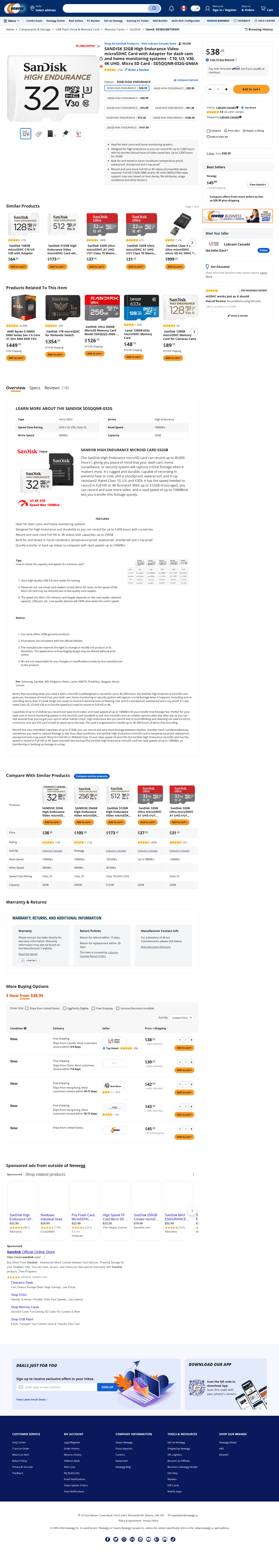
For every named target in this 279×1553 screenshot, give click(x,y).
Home (10, 29)
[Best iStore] (121, 1085)
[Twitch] (156, 1539)
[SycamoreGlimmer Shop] (121, 1063)
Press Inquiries (124, 1448)
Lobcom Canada (52, 850)
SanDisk (135, 29)
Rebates (172, 1479)
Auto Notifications (74, 1491)
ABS (221, 1448)
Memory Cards (115, 29)
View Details (257, 184)
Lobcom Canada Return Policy (99, 954)
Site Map (172, 1473)
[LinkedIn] (132, 1539)
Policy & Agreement (130, 1520)
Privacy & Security (22, 1467)
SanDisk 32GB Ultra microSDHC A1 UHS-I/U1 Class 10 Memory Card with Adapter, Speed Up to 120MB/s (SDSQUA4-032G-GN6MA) (141, 249)
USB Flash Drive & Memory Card (77, 29)
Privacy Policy (150, 1520)
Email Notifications (74, 1479)
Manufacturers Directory (156, 947)
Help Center (19, 1442)
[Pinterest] (140, 1539)
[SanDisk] (88, 46)
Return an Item (20, 1454)
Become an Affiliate (178, 1461)
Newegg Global (228, 1442)
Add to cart (250, 89)
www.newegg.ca (204, 1528)
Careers (120, 1454)
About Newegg (124, 1442)
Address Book (72, 1461)
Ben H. (210, 306)
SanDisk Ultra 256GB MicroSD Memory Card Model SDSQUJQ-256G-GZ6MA (100, 330)
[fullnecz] (121, 1108)
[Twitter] (116, 1539)
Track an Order (20, 1448)
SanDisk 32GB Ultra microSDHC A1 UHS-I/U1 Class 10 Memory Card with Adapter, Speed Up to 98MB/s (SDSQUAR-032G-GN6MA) (102, 249)
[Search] (154, 8)
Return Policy (19, 1461)
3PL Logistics (174, 1454)
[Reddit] (101, 66)
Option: (127, 82)
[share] (101, 59)
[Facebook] (108, 1539)
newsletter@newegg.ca (184, 1515)
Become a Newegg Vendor (182, 1467)
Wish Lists (69, 1467)
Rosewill (223, 1454)
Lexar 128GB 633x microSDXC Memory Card (138, 334)
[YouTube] (148, 1539)
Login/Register (72, 1442)
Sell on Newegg (176, 1442)
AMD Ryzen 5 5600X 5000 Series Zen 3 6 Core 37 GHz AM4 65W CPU (23, 335)
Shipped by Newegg (178, 1448)
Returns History (72, 1454)
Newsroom (122, 1461)
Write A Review (239, 315)
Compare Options (187, 80)
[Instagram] (124, 1539)
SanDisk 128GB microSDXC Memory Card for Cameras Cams (179, 335)
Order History (71, 1448)
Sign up (107, 1387)
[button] (43, 8)
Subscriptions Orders (76, 1485)
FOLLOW (264, 250)
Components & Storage (35, 29)
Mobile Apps (174, 1491)
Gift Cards (173, 1485)
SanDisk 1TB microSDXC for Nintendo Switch (62, 333)
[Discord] (165, 1539)
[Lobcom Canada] (121, 1041)
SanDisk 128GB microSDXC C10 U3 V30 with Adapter (21, 249)
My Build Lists (71, 1473)
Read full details (28, 954)
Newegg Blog (123, 1467)
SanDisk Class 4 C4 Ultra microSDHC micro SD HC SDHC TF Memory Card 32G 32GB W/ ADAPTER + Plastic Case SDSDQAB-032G (180, 249)
